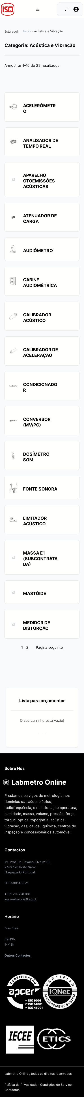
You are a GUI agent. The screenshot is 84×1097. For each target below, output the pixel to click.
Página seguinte (49, 647)
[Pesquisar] (64, 9)
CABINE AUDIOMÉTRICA (40, 282)
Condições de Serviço (56, 1084)
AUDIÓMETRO (38, 250)
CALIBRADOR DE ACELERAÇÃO (40, 352)
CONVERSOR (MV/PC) (37, 422)
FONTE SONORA (40, 489)
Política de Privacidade (20, 1084)
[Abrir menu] (38, 9)
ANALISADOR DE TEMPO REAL (40, 143)
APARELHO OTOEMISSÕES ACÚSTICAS (39, 181)
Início (27, 31)
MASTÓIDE (34, 593)
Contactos (11, 1090)
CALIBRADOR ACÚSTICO (37, 317)
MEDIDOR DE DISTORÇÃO (36, 625)
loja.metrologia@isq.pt (20, 899)
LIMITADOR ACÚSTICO (35, 520)
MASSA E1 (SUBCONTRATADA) (40, 558)
